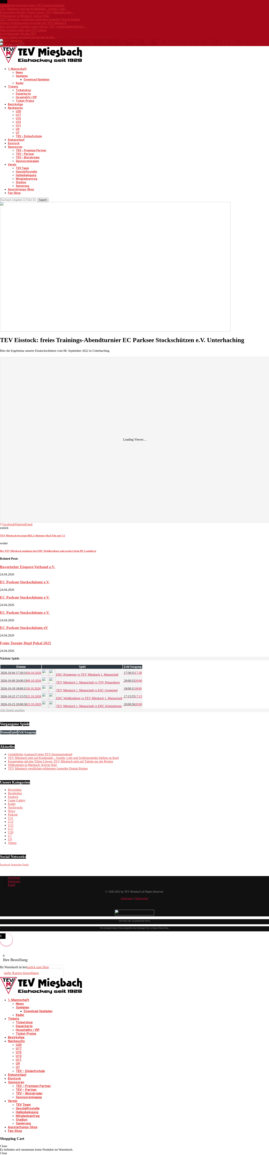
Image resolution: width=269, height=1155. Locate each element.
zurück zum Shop (38, 967)
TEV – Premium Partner (31, 150)
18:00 (132, 688)
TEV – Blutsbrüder (28, 157)
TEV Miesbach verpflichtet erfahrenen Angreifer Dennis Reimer (40, 19)
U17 (18, 115)
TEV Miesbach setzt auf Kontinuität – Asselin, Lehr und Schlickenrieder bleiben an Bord (63, 758)
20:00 (132, 680)
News (19, 72)
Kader (20, 83)
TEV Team (22, 168)
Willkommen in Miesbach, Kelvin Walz (24, 16)
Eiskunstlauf (16, 139)
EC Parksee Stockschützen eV (24, 628)
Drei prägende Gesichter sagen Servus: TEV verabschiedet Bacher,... (43, 26)
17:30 (132, 672)
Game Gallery (16, 800)
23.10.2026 (21, 704)
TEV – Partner (25, 154)
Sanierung (22, 185)
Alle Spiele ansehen (12, 710)
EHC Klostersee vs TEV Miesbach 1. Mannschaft (86, 674)
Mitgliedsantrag (26, 178)
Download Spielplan (36, 79)
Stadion (21, 182)
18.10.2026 (21, 688)
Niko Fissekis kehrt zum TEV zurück (23, 30)
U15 (18, 118)
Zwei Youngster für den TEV (18, 33)
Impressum (127, 898)
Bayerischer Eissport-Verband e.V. (27, 567)
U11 (18, 125)
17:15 (132, 696)
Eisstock (13, 143)
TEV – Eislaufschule (29, 136)
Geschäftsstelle (26, 171)
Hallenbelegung (26, 175)
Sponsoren (15, 146)
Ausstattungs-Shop (21, 189)
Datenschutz (141, 898)
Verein (12, 164)
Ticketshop (23, 90)
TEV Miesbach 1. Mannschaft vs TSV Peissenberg (87, 682)
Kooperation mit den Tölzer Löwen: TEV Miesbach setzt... (36, 12)
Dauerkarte (23, 93)
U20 (18, 111)
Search (43, 199)
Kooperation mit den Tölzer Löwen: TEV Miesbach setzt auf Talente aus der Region (60, 761)
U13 (18, 122)
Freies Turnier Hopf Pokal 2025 (25, 643)
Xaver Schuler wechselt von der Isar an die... (28, 37)
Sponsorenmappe (27, 161)
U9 (17, 129)
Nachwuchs (15, 107)
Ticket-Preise (25, 100)
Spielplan (22, 76)
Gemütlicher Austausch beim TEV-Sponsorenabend (32, 5)
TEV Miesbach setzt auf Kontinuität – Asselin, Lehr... (33, 8)
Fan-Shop (14, 193)
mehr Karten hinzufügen (21, 973)
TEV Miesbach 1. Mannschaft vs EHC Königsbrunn (88, 706)
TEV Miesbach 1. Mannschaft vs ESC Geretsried (86, 690)
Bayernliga (14, 789)
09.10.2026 (21, 680)
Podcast (13, 814)
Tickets (13, 86)
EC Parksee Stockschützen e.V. (25, 582)
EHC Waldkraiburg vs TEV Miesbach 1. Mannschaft (88, 698)
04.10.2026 (21, 672)
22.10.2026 (21, 696)
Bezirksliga (15, 104)
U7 (17, 132)
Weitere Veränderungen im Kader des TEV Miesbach (33, 23)
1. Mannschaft (17, 68)
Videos (12, 843)
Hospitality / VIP (26, 97)
